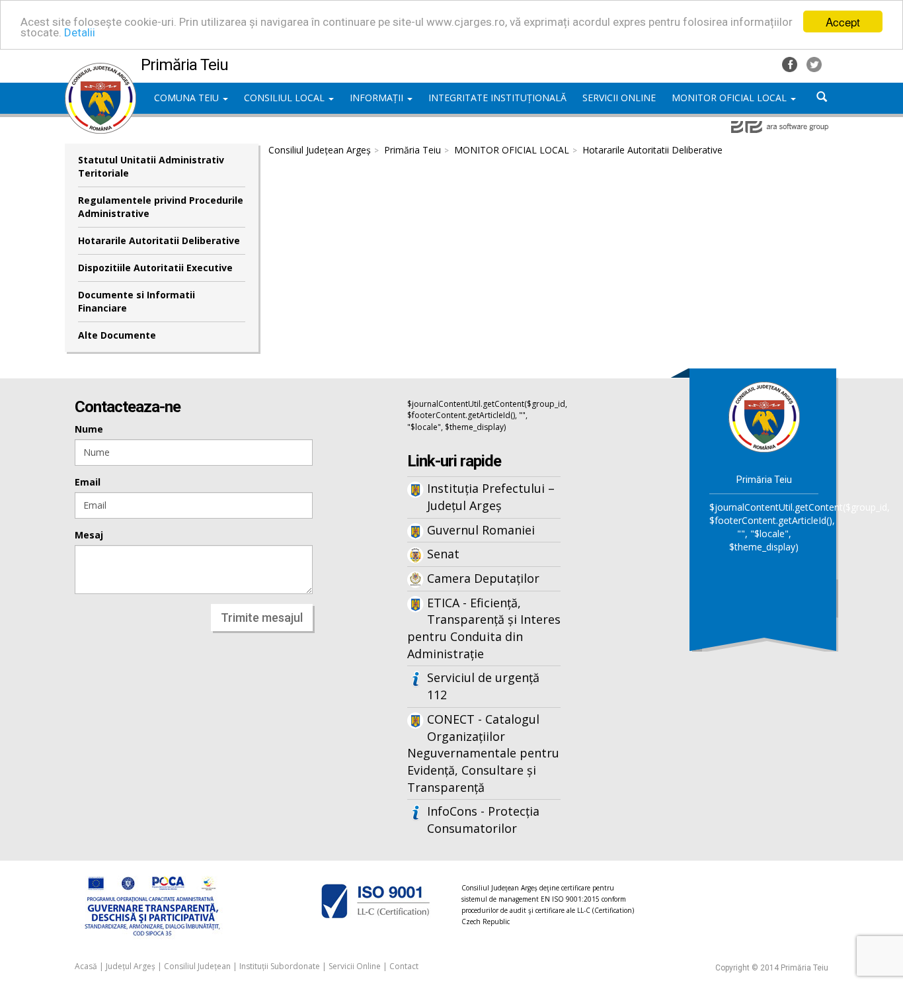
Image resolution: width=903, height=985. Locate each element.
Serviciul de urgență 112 (483, 686)
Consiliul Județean (197, 966)
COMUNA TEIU (187, 97)
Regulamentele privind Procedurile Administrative (160, 207)
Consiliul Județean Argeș (319, 150)
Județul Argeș (130, 966)
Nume (89, 429)
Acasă (86, 966)
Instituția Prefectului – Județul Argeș (491, 496)
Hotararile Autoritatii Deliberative (159, 240)
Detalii (79, 33)
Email (87, 482)
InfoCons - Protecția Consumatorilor (483, 819)
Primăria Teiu (412, 150)
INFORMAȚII (378, 97)
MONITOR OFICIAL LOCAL (730, 97)
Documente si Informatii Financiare (136, 301)
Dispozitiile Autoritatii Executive (155, 267)
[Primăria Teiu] (100, 69)
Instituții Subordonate (279, 966)
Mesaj (89, 535)
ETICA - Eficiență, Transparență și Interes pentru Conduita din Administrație (484, 628)
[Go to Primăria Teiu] (764, 416)
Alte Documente (117, 335)
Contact (403, 966)
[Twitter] (814, 63)
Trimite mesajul (262, 617)
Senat (443, 554)
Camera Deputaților (483, 578)
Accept (843, 21)
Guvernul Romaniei (481, 530)
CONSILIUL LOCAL (285, 97)
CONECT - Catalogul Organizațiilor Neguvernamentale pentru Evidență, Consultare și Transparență (483, 753)
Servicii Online (355, 966)
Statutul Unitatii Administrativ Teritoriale (151, 166)
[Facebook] (791, 63)
